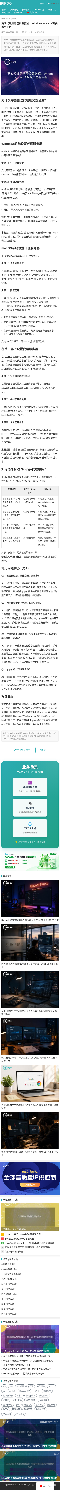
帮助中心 (6, 12)
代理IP (36, 1391)
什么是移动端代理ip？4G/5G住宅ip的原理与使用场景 (26, 1351)
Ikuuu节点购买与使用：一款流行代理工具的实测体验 (29, 1243)
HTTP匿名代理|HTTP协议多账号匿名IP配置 (23, 1373)
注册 (48, 3)
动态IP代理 (6, 1284)
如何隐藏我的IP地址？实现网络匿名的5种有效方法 (26, 1356)
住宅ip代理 (30, 1395)
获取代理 (26, 9)
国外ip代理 (6, 1294)
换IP (18, 1405)
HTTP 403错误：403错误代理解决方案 (23, 1234)
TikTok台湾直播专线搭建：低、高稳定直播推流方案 (27, 1369)
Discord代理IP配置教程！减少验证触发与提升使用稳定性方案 (30, 920)
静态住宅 (7, 1414)
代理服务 (47, 1391)
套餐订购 (14, 9)
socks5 (12, 1391)
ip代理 (13, 18)
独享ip (5, 1409)
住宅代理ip (44, 1395)
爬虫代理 (5, 1304)
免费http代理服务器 (14, 1251)
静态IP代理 (6, 1314)
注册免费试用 (23, 750)
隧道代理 (28, 1409)
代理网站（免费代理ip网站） (15, 1229)
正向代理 (5, 1299)
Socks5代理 (24, 1391)
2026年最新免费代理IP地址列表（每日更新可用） (28, 1247)
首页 (4, 9)
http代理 (20, 1386)
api (4, 1386)
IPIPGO (6, 3)
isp (4, 1391)
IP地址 (51, 1386)
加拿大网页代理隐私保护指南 (17, 1365)
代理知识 (18, 12)
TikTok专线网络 (8, 1274)
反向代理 (5, 1289)
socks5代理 (6, 1269)
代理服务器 (6, 1279)
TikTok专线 (39, 9)
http (11, 1386)
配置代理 (16, 1409)
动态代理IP (30, 1400)
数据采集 (52, 9)
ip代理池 (41, 1386)
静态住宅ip (19, 1414)
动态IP (6, 1400)
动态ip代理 (17, 1400)
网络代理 (5, 1309)
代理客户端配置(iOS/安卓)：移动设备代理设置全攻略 (28, 1360)
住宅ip (19, 1395)
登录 (42, 3)
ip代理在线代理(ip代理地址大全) (19, 1238)
